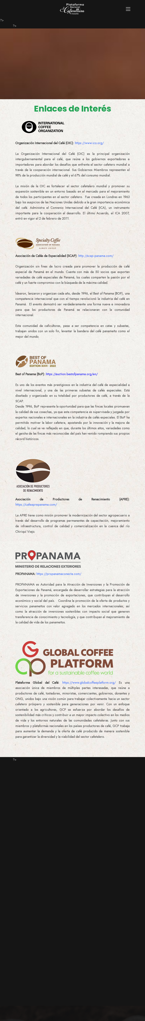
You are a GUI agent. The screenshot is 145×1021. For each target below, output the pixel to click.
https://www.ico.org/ (89, 143)
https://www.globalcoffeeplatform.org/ (89, 682)
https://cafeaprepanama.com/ (36, 504)
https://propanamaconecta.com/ (58, 574)
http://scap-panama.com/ (96, 256)
